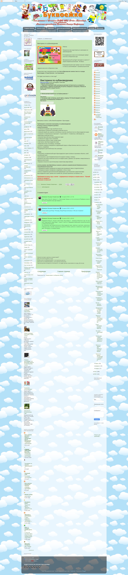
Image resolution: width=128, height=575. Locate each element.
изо (25, 150)
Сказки (25, 247)
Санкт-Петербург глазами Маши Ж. (99, 326)
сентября (98, 189)
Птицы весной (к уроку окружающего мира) (100, 293)
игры (25, 145)
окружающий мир (28, 198)
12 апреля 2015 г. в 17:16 (68, 196)
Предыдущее (85, 271)
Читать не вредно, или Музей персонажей (28, 310)
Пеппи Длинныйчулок (27, 202)
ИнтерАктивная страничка (80, 30)
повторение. (27, 214)
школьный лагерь (28, 283)
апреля (97, 202)
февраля (98, 366)
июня (97, 197)
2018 (96, 172)
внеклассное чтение (27, 117)
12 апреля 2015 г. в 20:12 (68, 208)
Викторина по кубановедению (100, 287)
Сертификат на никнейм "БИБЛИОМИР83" (28, 465)
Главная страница (29, 28)
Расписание (100, 28)
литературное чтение (27, 171)
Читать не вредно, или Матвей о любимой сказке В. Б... (100, 357)
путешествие (27, 232)
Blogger (84, 571)
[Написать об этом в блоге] (68, 184)
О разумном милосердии (28, 455)
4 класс (26, 105)
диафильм (26, 126)
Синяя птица (27, 245)
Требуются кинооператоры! (28, 388)
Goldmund (72, 571)
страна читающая (28, 253)
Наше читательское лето (79, 28)
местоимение (27, 177)
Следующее (42, 271)
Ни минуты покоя (27, 502)
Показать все (31, 550)
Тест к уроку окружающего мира (100, 227)
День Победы (28, 546)
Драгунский (27, 131)
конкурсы (26, 157)
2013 (96, 374)
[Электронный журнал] (28, 78)
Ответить (44, 202)
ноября (97, 184)
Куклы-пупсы (28, 496)
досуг (25, 129)
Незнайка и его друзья (28, 191)
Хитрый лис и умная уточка (99, 222)
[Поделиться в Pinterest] (74, 184)
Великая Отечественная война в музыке (100, 249)
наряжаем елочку (28, 180)
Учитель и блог (41, 28)
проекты (26, 229)
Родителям (51, 28)
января (97, 368)
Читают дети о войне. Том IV (99, 212)
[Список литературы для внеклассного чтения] (27, 53)
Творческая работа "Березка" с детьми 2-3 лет (28, 506)
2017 (96, 174)
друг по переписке (28, 133)
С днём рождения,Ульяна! (100, 239)
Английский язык (29, 30)
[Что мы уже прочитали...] (28, 42)
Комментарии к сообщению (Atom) (54, 275)
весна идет (27, 107)
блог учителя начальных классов (28, 484)
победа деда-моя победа (28, 210)
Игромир (26, 143)
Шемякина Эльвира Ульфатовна (50, 196)
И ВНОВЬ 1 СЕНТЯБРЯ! (28, 488)
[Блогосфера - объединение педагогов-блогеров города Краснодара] (30, 96)
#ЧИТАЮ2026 (28, 443)
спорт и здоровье (28, 249)
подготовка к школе (29, 216)
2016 (96, 177)
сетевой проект (28, 241)
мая (96, 199)
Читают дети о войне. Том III (99, 244)
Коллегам (91, 28)
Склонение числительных (28, 477)
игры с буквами (28, 148)
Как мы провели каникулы (99, 304)
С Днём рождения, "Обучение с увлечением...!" (28, 519)
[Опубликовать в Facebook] (72, 184)
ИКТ (25, 152)
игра (25, 141)
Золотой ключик (28, 137)
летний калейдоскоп (27, 166)
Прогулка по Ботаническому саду (28, 412)
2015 (96, 179)
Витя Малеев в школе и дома (27, 112)
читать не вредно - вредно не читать (28, 279)
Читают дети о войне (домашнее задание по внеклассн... (99, 339)
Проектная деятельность (63, 28)
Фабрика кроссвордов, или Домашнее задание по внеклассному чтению (29, 362)
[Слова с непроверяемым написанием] (28, 67)
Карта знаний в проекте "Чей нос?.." (100, 282)
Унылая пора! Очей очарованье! (29, 268)
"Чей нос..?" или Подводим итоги (99, 233)
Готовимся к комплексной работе (100, 299)
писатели (26, 206)
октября (97, 187)
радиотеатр (27, 234)
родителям (27, 236)
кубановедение (45, 187)
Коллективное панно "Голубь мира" (100, 206)
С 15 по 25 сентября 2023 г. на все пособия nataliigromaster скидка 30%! (29, 535)
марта (97, 363)
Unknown (98, 72)
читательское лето (28, 274)
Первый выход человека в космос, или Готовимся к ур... (100, 275)
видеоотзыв (27, 109)
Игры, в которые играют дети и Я (28, 529)
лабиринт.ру (27, 163)
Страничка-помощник (65, 30)
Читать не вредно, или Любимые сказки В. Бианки (99, 348)
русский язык (27, 239)
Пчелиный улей (27, 474)
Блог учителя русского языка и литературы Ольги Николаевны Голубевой (28, 438)
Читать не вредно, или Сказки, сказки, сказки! (28, 334)
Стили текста (99, 258)
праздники (26, 222)
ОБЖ (25, 196)
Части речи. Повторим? (99, 255)
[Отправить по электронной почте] (66, 184)
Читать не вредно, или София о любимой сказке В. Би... (99, 319)
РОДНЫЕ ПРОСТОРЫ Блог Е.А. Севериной (28, 451)
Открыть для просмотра (97, 435)
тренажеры (27, 262)
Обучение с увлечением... (28, 515)
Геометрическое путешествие (28, 122)
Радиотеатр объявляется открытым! (100, 267)
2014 (96, 371)
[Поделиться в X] (70, 184)
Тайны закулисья (28, 256)
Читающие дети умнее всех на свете (46, 30)
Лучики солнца (28, 494)
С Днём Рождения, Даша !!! (99, 217)
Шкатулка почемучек (27, 544)
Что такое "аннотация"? (99, 332)
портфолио (27, 220)
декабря (97, 182)
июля (97, 194)
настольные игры (28, 183)
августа (97, 192)
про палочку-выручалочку (27, 225)
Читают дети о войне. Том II (99, 262)
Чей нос (26, 272)
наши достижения (28, 187)
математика (27, 175)
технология (27, 260)
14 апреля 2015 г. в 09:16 (68, 218)
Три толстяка (27, 265)
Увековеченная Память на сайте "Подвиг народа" (100, 310)
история (26, 155)
